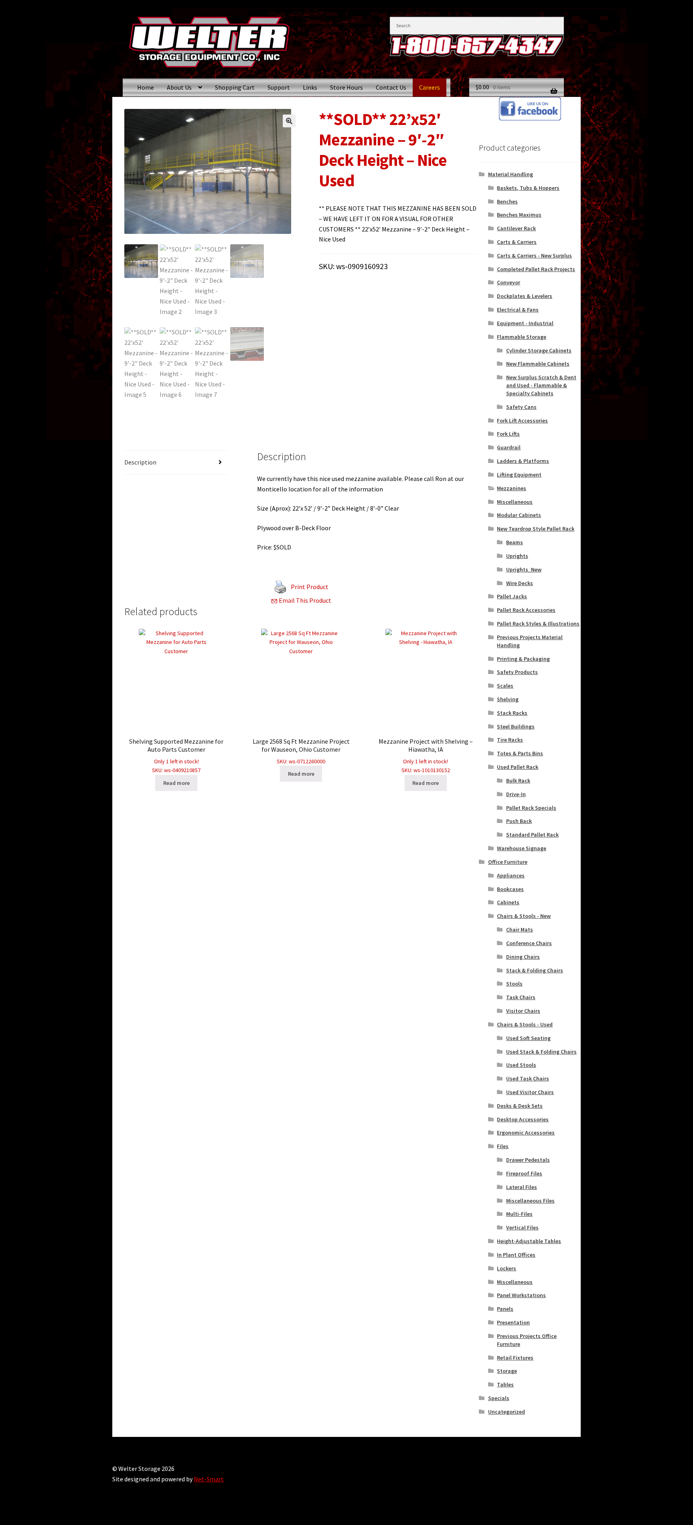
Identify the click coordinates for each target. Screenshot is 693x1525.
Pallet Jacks (512, 596)
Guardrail (509, 447)
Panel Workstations (521, 1295)
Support (278, 87)
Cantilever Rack (516, 228)
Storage (507, 1370)
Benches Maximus (519, 214)
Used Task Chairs (527, 1078)
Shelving (508, 699)
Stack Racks (512, 712)
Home (145, 87)
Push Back (519, 821)
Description (140, 462)
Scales (505, 685)
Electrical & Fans (518, 309)
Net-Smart (209, 1479)
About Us (179, 87)
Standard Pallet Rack (532, 834)
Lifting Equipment (519, 474)
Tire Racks (510, 739)
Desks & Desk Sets (520, 1105)
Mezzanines (511, 488)
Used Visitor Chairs (530, 1092)
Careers (429, 87)
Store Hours (346, 87)
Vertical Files (522, 1227)
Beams (514, 542)
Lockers (506, 1268)
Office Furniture (507, 861)
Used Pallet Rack (517, 767)
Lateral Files (521, 1187)
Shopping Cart (235, 87)
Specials (498, 1398)
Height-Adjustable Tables (529, 1241)
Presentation (513, 1322)
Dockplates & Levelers (524, 296)
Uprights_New (523, 569)
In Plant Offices (516, 1254)
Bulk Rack (518, 780)
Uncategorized (506, 1411)
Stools (514, 983)
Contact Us (391, 87)
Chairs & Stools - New (524, 915)
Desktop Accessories (523, 1119)
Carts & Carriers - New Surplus (534, 255)
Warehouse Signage (521, 848)
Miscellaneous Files (530, 1200)
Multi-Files (519, 1213)
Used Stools (521, 1064)
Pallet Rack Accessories (526, 610)
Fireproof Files (524, 1173)
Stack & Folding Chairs (534, 970)
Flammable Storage (521, 336)
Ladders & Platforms (523, 461)
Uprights (517, 555)
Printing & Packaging (523, 658)
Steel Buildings (516, 726)
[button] (289, 121)
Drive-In (516, 794)
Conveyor (508, 282)
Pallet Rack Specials (531, 807)
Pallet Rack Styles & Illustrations (538, 623)
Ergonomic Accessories (526, 1132)
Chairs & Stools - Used (525, 1024)
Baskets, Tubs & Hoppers (528, 187)
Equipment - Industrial (525, 323)
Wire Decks (519, 583)
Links (310, 87)
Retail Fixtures (515, 1357)
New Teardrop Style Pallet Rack (535, 528)
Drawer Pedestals (528, 1159)
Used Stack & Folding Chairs (541, 1051)
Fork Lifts (508, 433)
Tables (505, 1384)
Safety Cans (521, 406)
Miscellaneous (515, 501)
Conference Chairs (529, 943)
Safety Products (517, 672)
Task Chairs (520, 997)
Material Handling (510, 174)
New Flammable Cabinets (537, 363)
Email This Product (304, 600)
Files (503, 1146)
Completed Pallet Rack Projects (536, 269)
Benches (507, 201)
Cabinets (508, 902)
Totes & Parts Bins (520, 753)
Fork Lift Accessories (522, 420)
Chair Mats (519, 929)
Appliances (511, 875)
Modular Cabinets (519, 515)
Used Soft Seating (528, 1038)
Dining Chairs (523, 956)
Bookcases (510, 889)
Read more (176, 783)
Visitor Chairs (523, 1010)
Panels (505, 1308)
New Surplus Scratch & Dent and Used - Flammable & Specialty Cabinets (541, 385)
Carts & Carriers (517, 241)
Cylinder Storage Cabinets (538, 350)
